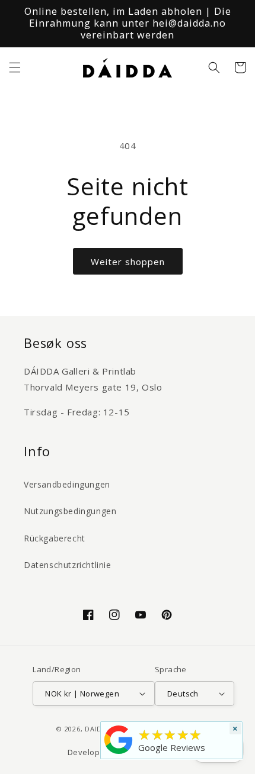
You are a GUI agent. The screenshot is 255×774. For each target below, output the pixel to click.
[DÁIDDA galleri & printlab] (118, 754)
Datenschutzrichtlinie (67, 564)
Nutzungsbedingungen (70, 511)
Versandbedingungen (67, 484)
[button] (15, 67)
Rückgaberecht (54, 538)
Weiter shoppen (128, 261)
